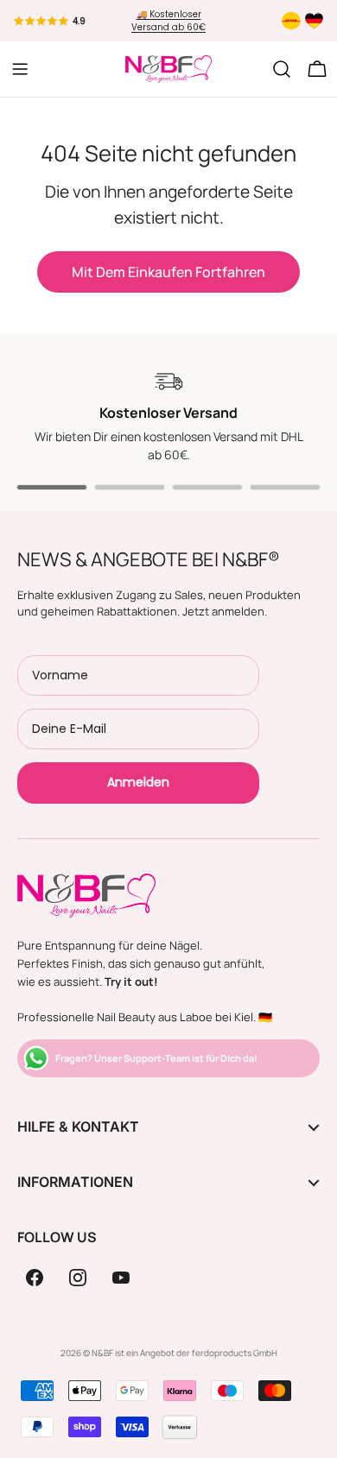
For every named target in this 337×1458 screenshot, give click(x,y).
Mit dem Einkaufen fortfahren (168, 271)
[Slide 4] (285, 487)
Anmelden (138, 782)
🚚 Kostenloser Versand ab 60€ (168, 21)
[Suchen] (281, 69)
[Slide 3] (207, 487)
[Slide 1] (51, 487)
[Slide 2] (129, 487)
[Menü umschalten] (20, 69)
